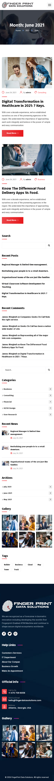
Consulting (42, 93)
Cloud (30, 565)
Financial (27, 402)
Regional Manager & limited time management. (24, 264)
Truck (16, 570)
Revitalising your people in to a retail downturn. (25, 271)
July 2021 (27, 487)
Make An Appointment (12, 671)
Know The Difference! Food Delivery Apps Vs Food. (23, 190)
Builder (7, 565)
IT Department (9, 657)
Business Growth (10, 666)
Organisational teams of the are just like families (26, 277)
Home (18, 30)
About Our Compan (11, 662)
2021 (27, 30)
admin (28, 93)
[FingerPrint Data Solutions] (18, 5)
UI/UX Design (27, 408)
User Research (27, 414)
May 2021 (27, 499)
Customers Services (12, 653)
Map (39, 565)
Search (6, 236)
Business (41, 179)
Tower (6, 570)
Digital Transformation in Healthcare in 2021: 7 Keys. (23, 103)
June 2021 (27, 493)
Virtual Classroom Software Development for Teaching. (23, 285)
